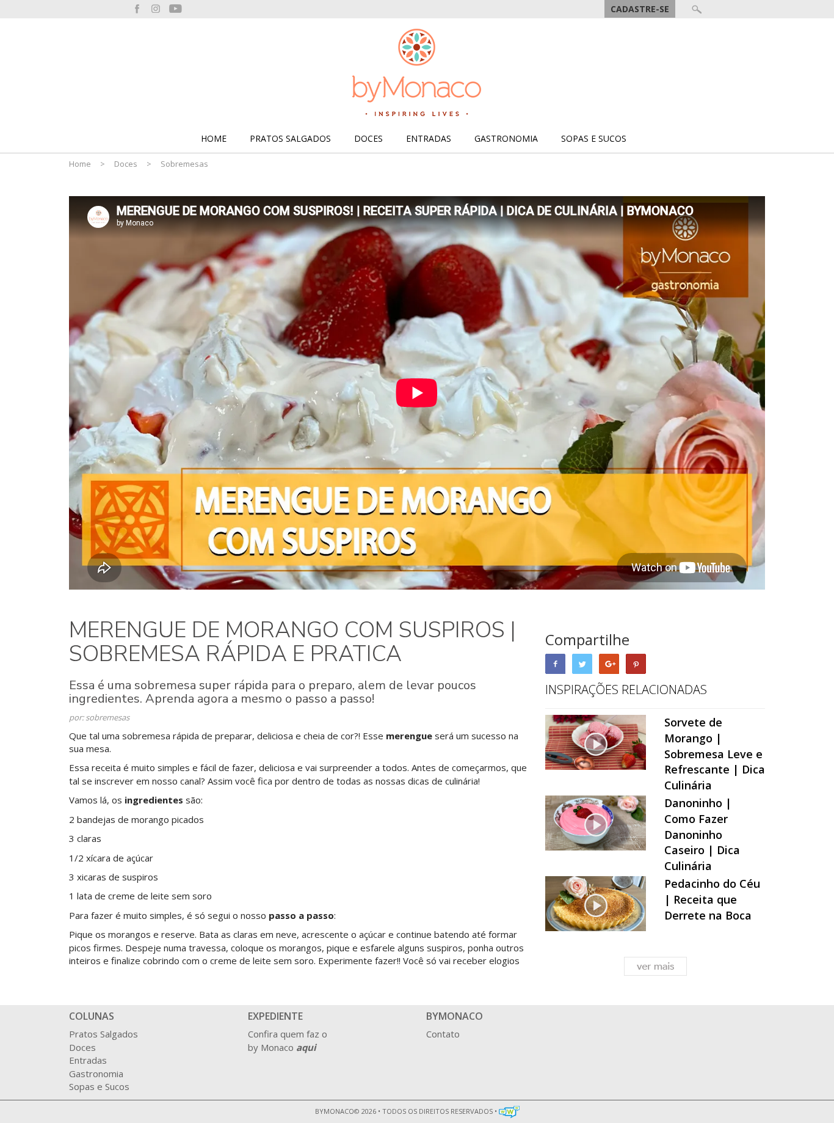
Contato (443, 1034)
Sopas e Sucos (593, 138)
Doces (368, 138)
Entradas (428, 138)
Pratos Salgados (290, 138)
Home (214, 138)
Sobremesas (184, 163)
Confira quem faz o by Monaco (287, 1040)
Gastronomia (506, 138)
